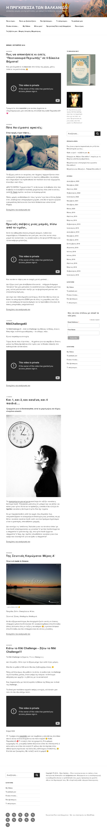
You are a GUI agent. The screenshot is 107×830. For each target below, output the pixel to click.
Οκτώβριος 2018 (72, 240)
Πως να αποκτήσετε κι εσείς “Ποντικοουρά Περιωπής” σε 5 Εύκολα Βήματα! (32, 57)
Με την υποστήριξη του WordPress (82, 815)
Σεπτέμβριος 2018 (73, 244)
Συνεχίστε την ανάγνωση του (18, 209)
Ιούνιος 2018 (71, 255)
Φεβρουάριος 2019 (73, 224)
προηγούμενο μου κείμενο (19, 501)
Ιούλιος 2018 (71, 251)
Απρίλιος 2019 (72, 216)
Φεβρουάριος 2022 (73, 193)
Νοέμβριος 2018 (72, 236)
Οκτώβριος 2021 (72, 205)
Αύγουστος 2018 (72, 247)
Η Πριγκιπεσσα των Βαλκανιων (37, 7)
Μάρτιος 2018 (72, 267)
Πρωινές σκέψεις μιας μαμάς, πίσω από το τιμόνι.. (31, 225)
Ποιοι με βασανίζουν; (27, 21)
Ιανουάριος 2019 (73, 228)
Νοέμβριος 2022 (72, 185)
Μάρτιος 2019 (72, 220)
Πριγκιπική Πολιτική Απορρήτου (58, 26)
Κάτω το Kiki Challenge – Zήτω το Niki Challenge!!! (31, 650)
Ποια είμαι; (10, 21)
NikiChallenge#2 (16, 324)
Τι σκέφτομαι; (61, 21)
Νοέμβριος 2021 (72, 201)
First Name (71, 329)
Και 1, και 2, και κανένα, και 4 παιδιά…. (27, 401)
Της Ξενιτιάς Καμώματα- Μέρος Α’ (30, 556)
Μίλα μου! (38, 26)
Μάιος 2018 (71, 259)
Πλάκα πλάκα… (12, 26)
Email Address (73, 322)
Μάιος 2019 (71, 212)
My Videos (26, 26)
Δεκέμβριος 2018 (73, 232)
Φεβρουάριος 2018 (73, 271)
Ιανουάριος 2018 (73, 275)
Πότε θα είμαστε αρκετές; (24, 127)
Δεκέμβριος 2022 (73, 181)
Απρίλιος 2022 (72, 189)
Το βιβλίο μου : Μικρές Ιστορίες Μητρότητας (23, 31)
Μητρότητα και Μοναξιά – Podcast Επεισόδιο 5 (84, 169)
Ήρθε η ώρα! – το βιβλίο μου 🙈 (78, 152)
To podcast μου (77, 21)
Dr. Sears (14, 192)
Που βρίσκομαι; (46, 21)
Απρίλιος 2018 (72, 263)
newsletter (23, 736)
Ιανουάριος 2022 (73, 197)
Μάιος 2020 (71, 208)
